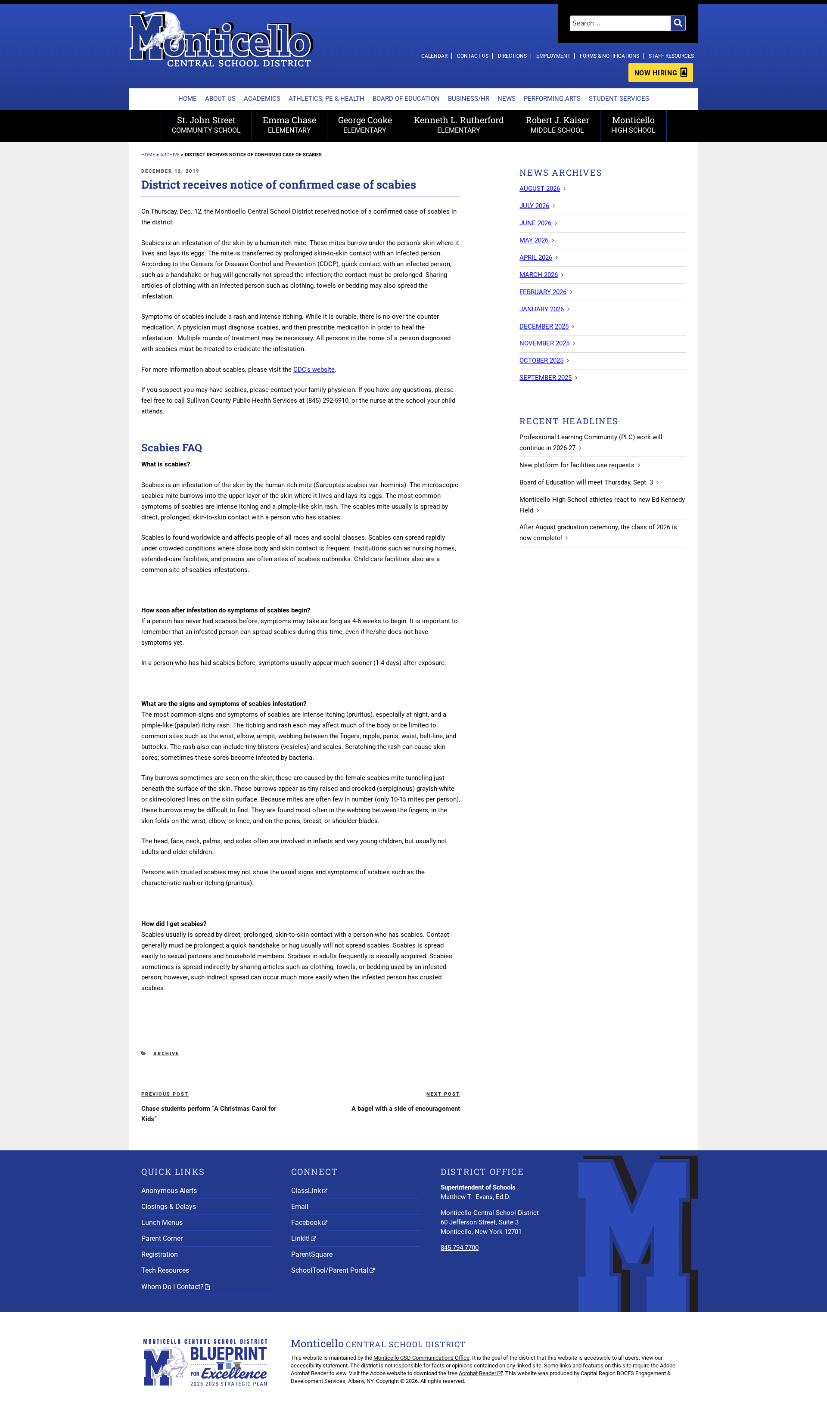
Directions (512, 56)
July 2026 (534, 206)
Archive (166, 1053)
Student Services (619, 99)
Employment (553, 56)
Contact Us (472, 56)
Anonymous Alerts (169, 1191)
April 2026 (535, 257)
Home (187, 99)
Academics (262, 99)
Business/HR (468, 99)
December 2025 (544, 326)
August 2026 (539, 189)
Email (299, 1206)
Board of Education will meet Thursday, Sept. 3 (586, 482)
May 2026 (533, 240)
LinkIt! (300, 1238)
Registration (159, 1254)
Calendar (434, 56)
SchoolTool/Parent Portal (329, 1270)
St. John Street (206, 124)
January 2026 (541, 309)
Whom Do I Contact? (172, 1287)
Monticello (633, 124)
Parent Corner (162, 1238)
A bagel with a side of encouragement (405, 1108)
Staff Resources (671, 56)
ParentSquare (312, 1254)
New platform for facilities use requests (576, 465)
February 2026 (542, 292)
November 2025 (544, 343)
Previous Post (165, 1094)
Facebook (306, 1222)
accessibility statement (319, 1365)
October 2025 (541, 360)
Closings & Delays (168, 1206)
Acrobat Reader (477, 1373)
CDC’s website (314, 369)
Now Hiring (655, 73)
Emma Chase (289, 124)
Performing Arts (552, 99)
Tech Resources (165, 1270)
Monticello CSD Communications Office (421, 1358)
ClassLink (306, 1191)
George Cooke (365, 124)
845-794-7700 (460, 1248)
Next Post (443, 1094)
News (506, 99)
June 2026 (535, 223)
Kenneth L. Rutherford (459, 124)
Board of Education (406, 99)
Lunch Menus (162, 1222)
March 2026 (538, 275)
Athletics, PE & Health (326, 99)
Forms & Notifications (609, 56)
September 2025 (545, 378)
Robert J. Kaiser (557, 124)
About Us (220, 99)
